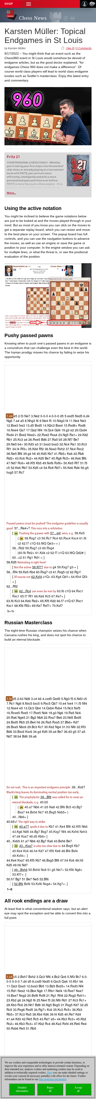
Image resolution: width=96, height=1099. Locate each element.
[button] (28, 4)
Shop (8, 3)
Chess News (33, 18)
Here (49, 1072)
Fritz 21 (13, 157)
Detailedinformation (22, 1089)
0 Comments (84, 48)
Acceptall (78, 1089)
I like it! (70, 48)
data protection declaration (52, 1079)
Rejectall (50, 1089)
